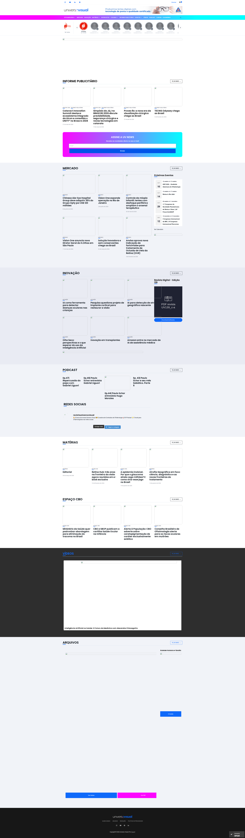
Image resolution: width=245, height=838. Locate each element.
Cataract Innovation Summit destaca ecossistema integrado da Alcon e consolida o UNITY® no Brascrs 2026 (75, 115)
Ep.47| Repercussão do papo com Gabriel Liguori (71, 382)
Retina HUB (95, 468)
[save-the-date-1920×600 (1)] (122, 57)
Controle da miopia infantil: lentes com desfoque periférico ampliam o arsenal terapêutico (137, 203)
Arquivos (71, 642)
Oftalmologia (69, 17)
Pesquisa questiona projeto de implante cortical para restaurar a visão (107, 305)
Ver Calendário (158, 229)
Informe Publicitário (80, 81)
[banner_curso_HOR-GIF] (103, 355)
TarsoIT (133, 832)
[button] (68, 28)
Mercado (80, 17)
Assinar (174, 2)
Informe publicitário (127, 17)
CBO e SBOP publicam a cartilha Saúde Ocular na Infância (106, 531)
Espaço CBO (72, 499)
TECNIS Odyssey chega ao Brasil (167, 112)
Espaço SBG (124, 468)
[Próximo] (180, 27)
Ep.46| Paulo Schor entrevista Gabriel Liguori (93, 381)
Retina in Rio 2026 (169, 194)
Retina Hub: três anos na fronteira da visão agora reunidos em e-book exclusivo (104, 476)
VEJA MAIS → (176, 81)
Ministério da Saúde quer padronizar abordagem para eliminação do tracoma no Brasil (76, 532)
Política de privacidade (135, 821)
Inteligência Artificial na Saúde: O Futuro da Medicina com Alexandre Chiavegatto (101, 628)
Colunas (113, 17)
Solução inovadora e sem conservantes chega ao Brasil (109, 243)
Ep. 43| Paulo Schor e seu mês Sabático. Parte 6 (142, 382)
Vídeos (145, 17)
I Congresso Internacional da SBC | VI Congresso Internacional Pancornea (171, 221)
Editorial (67, 472)
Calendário (166, 17)
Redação (123, 821)
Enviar (122, 151)
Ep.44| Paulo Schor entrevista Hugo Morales (115, 396)
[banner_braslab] (142, 10)
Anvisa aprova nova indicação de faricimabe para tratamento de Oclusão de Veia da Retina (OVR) (137, 247)
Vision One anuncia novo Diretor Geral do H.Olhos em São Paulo (78, 243)
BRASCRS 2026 (66, 107)
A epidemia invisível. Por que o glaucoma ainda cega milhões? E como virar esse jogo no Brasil (133, 477)
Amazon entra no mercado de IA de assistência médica (144, 341)
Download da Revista (168, 320)
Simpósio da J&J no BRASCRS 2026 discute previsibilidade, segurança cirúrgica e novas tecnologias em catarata (105, 117)
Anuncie (115, 821)
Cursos (158, 17)
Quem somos (106, 821)
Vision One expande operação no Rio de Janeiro (109, 201)
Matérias (95, 17)
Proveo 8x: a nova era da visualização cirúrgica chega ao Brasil (137, 113)
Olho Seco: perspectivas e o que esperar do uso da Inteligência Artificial (74, 344)
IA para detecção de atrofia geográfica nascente (142, 304)
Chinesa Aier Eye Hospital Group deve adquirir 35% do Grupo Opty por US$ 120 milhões (78, 202)
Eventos (137, 17)
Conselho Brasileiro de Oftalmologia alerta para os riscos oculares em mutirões (167, 532)
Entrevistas (105, 17)
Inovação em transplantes (105, 340)
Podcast (152, 17)
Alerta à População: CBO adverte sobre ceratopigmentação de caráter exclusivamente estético (137, 534)
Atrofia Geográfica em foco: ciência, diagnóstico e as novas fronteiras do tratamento (164, 476)
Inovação (87, 17)
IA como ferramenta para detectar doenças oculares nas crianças (75, 306)
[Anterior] (77, 27)
